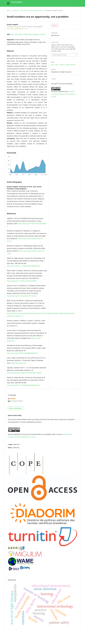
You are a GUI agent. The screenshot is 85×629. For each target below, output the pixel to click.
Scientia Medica (17, 2)
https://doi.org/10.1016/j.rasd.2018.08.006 (21, 281)
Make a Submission (15, 408)
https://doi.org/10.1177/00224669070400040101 (23, 266)
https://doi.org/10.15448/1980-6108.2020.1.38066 (24, 373)
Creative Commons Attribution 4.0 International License (63, 94)
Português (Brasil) (16, 401)
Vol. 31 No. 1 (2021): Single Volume (31, 10)
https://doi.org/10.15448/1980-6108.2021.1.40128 (27, 34)
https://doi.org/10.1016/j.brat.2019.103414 (22, 296)
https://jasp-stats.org (18, 363)
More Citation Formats (60, 55)
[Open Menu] (8, 3)
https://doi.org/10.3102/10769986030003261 (22, 353)
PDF (55, 25)
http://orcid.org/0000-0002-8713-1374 (17, 28)
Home (9, 10)
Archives (15, 10)
